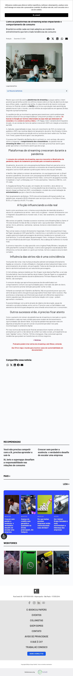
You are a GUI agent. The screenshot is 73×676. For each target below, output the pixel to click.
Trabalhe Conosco (36, 647)
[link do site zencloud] (42, 672)
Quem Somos (36, 625)
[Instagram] (34, 602)
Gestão (56, 516)
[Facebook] (29, 602)
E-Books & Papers (37, 609)
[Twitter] (39, 602)
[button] (48, 39)
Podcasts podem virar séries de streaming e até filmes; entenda (37, 344)
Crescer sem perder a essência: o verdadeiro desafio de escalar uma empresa (53, 452)
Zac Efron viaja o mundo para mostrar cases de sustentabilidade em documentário (37, 349)
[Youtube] (43, 602)
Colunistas (36, 620)
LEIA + (66, 484)
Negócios (8, 516)
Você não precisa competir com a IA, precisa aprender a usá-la (18, 452)
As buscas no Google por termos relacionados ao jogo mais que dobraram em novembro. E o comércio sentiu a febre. (34, 118)
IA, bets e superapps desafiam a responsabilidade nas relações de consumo (19, 462)
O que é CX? (36, 641)
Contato (36, 631)
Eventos (36, 615)
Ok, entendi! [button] (36, 15)
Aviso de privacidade (36, 636)
